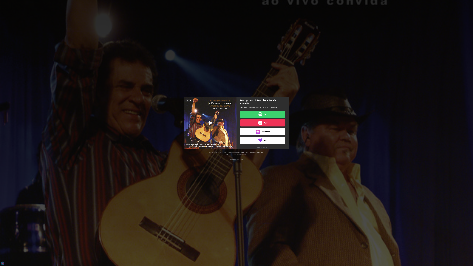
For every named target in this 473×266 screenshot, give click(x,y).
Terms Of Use (258, 152)
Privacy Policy (243, 152)
